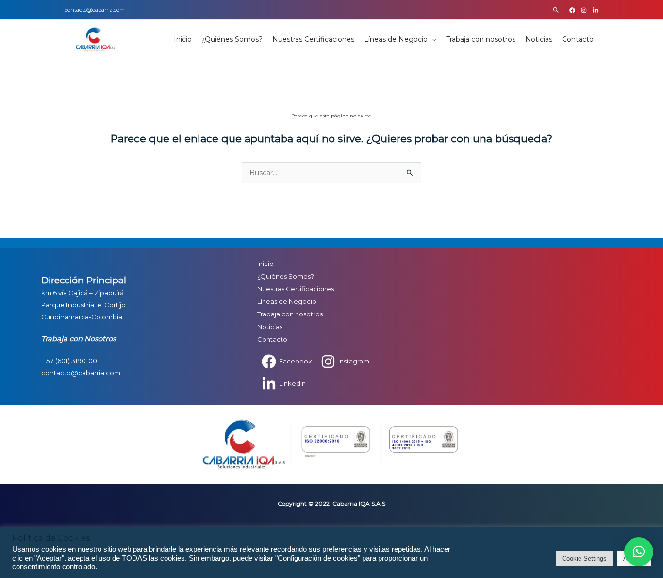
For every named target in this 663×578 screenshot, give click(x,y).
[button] (556, 10)
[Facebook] (572, 10)
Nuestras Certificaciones (313, 39)
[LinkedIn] (595, 10)
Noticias (538, 39)
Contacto (578, 39)
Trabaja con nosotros (480, 39)
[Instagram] (584, 10)
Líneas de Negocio (396, 39)
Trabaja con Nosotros (78, 338)
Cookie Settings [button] (584, 558)
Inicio (183, 39)
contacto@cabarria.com (95, 9)
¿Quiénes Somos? (232, 39)
